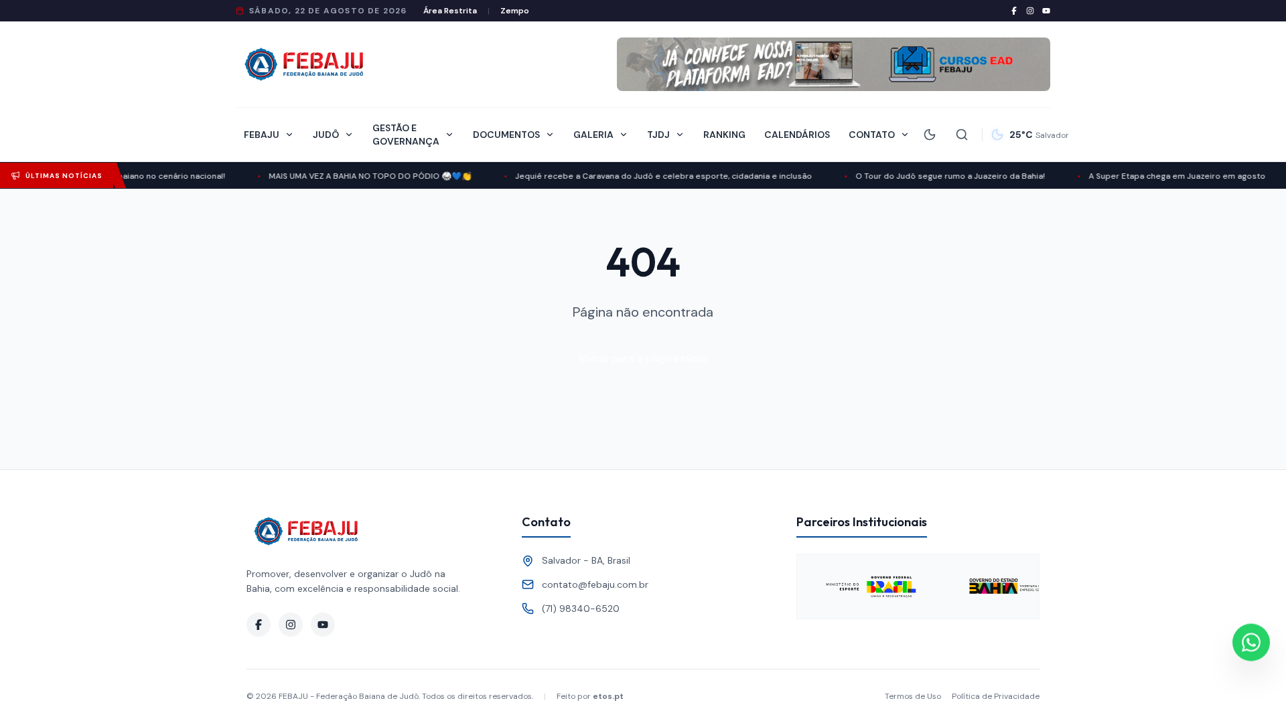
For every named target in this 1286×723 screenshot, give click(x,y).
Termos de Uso (913, 696)
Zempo (514, 10)
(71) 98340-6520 (581, 608)
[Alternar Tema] (930, 135)
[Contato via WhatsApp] (1251, 642)
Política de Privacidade (996, 696)
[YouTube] (1046, 11)
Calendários (797, 135)
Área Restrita (450, 10)
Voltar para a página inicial (643, 358)
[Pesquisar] (962, 135)
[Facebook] (1014, 11)
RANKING (724, 135)
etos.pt (608, 696)
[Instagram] (1030, 11)
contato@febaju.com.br (595, 584)
